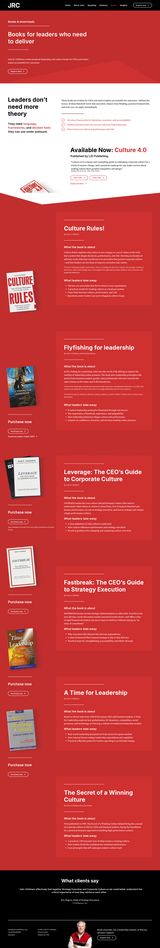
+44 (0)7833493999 (14, 932)
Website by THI (43, 935)
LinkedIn (11, 935)
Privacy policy (43, 932)
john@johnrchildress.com (18, 929)
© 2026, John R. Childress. (47, 929)
